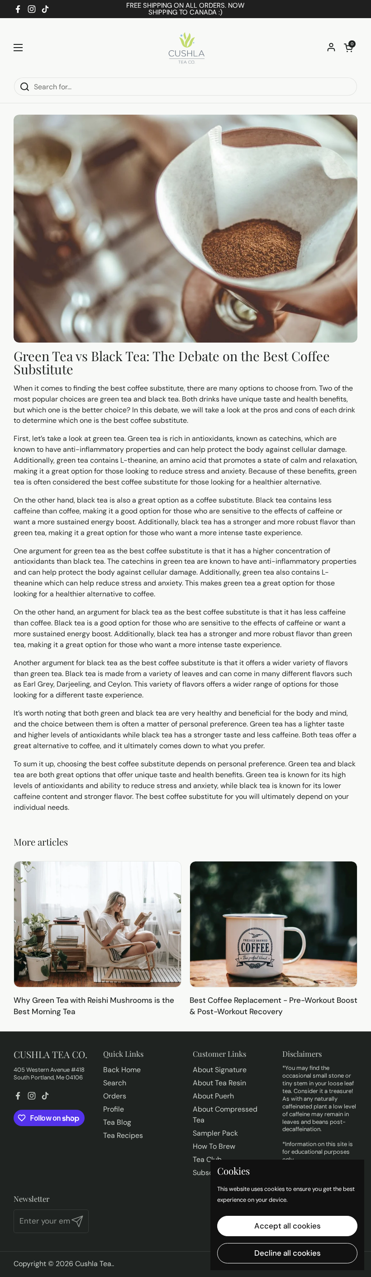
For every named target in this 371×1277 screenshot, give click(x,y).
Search (114, 1083)
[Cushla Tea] (185, 47)
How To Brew (214, 1146)
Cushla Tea (93, 1263)
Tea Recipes (123, 1135)
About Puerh (213, 1096)
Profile (113, 1109)
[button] (348, 48)
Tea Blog (117, 1122)
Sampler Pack (215, 1133)
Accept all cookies (287, 1226)
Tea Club (207, 1159)
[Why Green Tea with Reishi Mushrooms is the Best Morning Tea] (97, 924)
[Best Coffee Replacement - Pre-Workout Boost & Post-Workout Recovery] (273, 924)
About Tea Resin (219, 1083)
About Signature (220, 1069)
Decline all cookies (287, 1253)
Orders (114, 1096)
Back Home (122, 1069)
